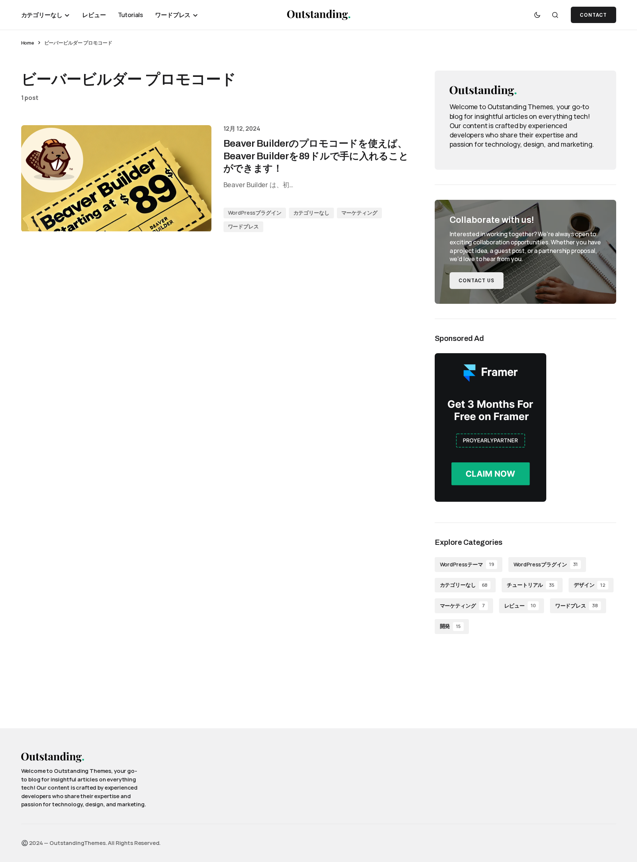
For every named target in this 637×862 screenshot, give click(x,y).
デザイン (589, 584)
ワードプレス (243, 226)
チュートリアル (530, 584)
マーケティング (359, 212)
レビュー (520, 605)
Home (27, 42)
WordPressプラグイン (254, 212)
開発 (450, 626)
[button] (537, 14)
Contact (593, 15)
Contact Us (477, 280)
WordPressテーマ (467, 564)
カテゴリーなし (311, 212)
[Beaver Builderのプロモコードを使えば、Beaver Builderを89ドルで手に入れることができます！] (116, 178)
